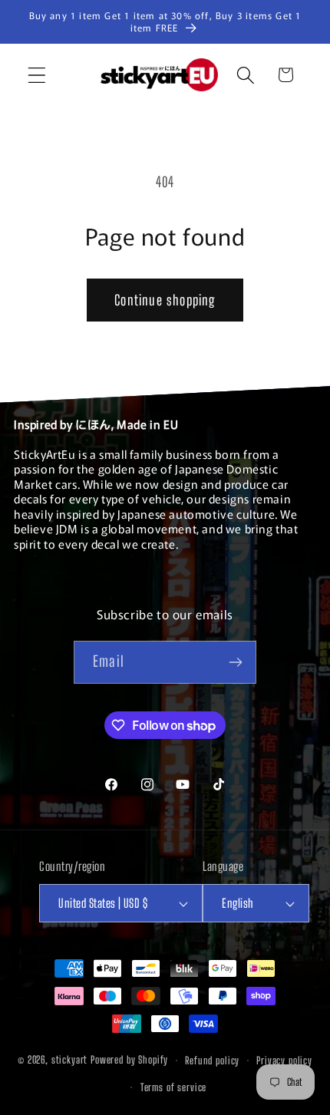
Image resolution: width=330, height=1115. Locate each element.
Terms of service (173, 1087)
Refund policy (212, 1060)
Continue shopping (164, 300)
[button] (37, 74)
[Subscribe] (235, 662)
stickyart (69, 1060)
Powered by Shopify (129, 1060)
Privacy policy (284, 1060)
